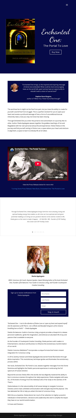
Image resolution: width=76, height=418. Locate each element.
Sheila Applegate (20, 415)
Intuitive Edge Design (54, 415)
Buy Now (56, 52)
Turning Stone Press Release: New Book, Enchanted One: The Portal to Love (38, 189)
